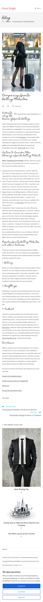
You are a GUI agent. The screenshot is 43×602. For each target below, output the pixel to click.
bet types (20, 203)
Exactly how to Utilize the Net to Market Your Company (21, 524)
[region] (21, 585)
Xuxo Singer (9, 8)
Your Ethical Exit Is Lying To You (12, 565)
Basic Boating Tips (21, 489)
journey (23, 137)
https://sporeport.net (9, 338)
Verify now (5, 385)
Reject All (21, 597)
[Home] (3, 21)
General (18, 106)
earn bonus (5, 327)
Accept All (21, 586)
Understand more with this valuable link (15, 381)
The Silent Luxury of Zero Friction (21, 534)
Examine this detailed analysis (12, 376)
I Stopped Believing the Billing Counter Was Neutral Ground (20, 561)
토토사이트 (21, 148)
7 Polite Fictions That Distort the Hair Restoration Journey (20, 557)
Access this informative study (12, 390)
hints (7, 398)
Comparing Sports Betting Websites (23, 21)
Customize (21, 592)
